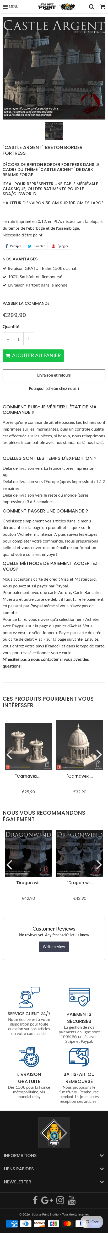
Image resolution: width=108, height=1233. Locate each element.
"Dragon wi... (28, 883)
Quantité (11, 326)
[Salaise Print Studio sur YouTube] (71, 1202)
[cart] (102, 6)
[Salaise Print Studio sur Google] (47, 1202)
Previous (9, 754)
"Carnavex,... (28, 776)
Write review (54, 946)
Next (99, 754)
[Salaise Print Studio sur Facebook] (35, 1202)
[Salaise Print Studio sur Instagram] (60, 1202)
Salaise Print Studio (45, 1214)
